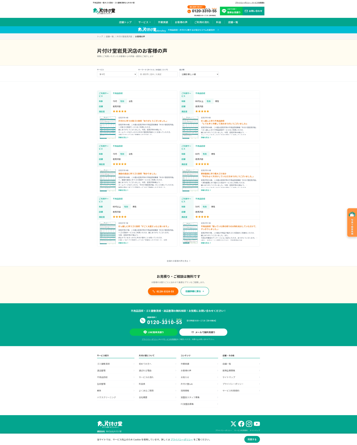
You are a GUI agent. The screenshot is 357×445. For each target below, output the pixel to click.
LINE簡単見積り (156, 332)
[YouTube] (257, 424)
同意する (252, 439)
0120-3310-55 (165, 291)
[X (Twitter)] (233, 424)
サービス (143, 22)
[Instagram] (249, 424)
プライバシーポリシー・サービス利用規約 (249, 2)
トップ (100, 36)
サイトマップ (255, 430)
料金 (218, 22)
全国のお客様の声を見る (177, 260)
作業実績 (163, 22)
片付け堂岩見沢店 (124, 36)
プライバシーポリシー (150, 339)
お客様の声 (181, 22)
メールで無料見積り (205, 332)
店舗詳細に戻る (193, 291)
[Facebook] (241, 424)
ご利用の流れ (201, 22)
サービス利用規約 (170, 339)
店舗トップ (125, 22)
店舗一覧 (233, 22)
